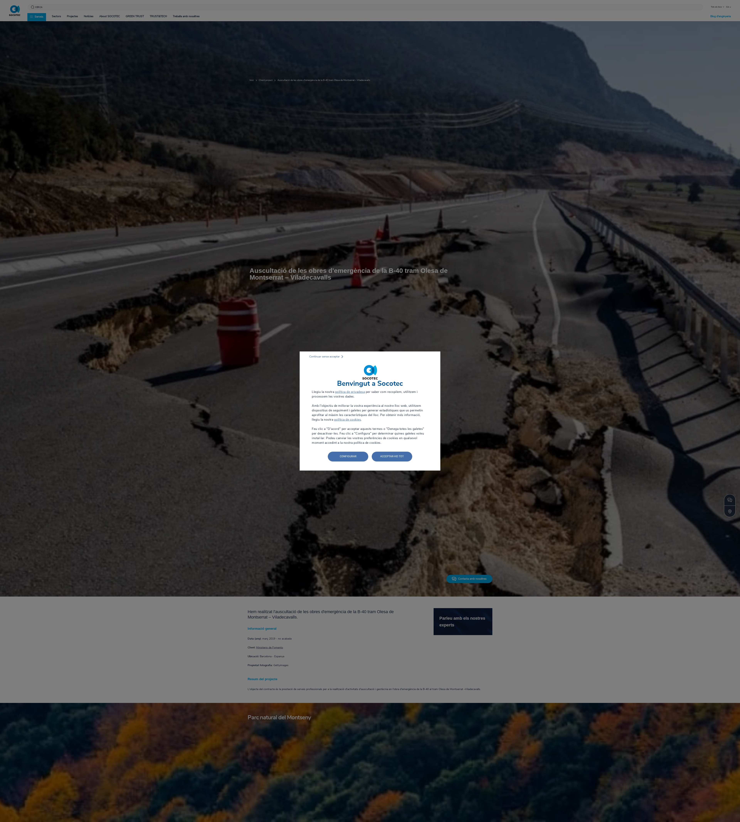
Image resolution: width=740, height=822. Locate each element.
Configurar (348, 456)
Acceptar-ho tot (392, 456)
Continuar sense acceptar (324, 356)
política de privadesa (350, 391)
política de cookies (347, 419)
